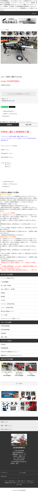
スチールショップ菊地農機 (19, 467)
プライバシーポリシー (21, 482)
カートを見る (23, 472)
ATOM (20, 484)
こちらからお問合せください (19, 94)
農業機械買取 (4, 348)
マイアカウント (4, 472)
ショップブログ (30, 482)
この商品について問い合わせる (9, 113)
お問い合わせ (4, 476)
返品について (5, 98)
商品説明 (9, 124)
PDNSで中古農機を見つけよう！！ (10, 351)
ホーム (3, 29)
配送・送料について (22, 480)
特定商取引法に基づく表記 (8, 100)
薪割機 (7, 29)
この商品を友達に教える (8, 111)
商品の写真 (28, 124)
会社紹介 (3, 344)
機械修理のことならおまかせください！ (12, 355)
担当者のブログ (23, 463)
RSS (17, 484)
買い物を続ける (6, 116)
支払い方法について (13, 480)
